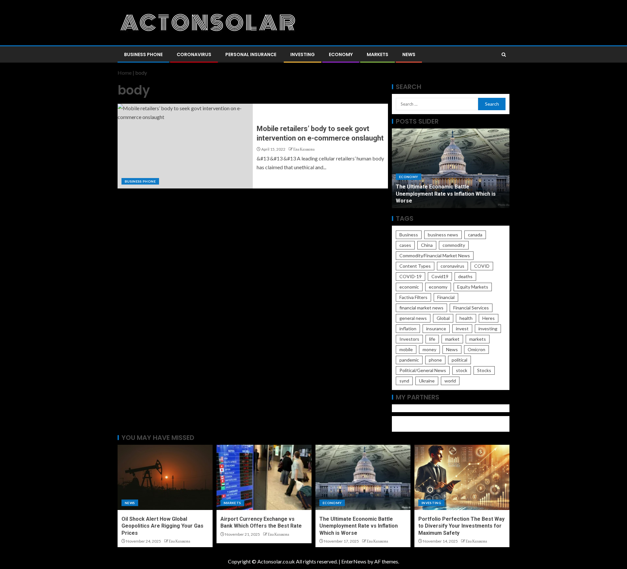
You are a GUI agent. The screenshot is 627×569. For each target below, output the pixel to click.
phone (435, 360)
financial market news (421, 307)
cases (405, 245)
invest (462, 328)
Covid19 (439, 276)
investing (487, 328)
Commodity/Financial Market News (434, 255)
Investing (302, 54)
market (452, 339)
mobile (406, 349)
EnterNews (353, 561)
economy (438, 287)
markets (477, 339)
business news (443, 234)
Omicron (476, 349)
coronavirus (452, 266)
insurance (436, 328)
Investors (409, 339)
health (466, 318)
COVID (482, 266)
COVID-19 (410, 276)
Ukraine (427, 380)
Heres (488, 318)
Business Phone (143, 54)
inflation (407, 328)
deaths (465, 276)
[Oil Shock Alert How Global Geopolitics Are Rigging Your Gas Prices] (165, 477)
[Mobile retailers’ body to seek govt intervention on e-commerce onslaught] (185, 146)
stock (461, 370)
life (432, 339)
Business (408, 234)
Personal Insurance (250, 54)
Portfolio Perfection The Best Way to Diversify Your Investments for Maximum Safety (461, 526)
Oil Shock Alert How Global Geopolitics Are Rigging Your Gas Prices (162, 526)
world (450, 380)
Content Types (415, 266)
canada (475, 234)
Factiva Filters (413, 297)
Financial (446, 297)
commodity (453, 245)
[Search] (504, 54)
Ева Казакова (303, 149)
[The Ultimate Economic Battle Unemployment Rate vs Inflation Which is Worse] (362, 477)
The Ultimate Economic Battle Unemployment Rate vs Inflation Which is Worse (446, 194)
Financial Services (471, 307)
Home (125, 72)
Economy (341, 54)
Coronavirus (194, 54)
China (427, 245)
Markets (377, 54)
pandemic (409, 360)
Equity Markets (472, 287)
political (459, 360)
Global (443, 318)
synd (404, 380)
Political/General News (422, 370)
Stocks (484, 370)
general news (413, 318)
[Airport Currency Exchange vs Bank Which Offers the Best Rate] (264, 477)
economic (409, 287)
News (408, 54)
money (429, 349)
